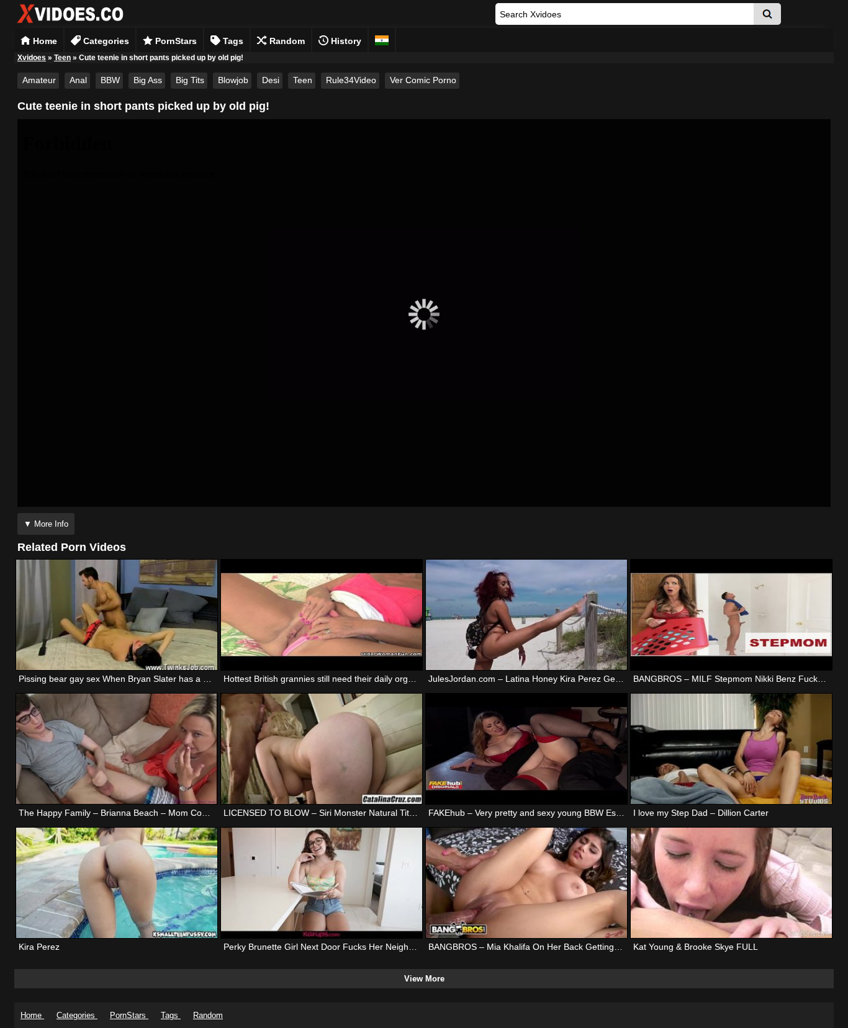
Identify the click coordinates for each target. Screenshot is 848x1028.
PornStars (175, 41)
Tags (231, 41)
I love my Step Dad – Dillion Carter (701, 813)
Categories (105, 41)
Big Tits (190, 80)
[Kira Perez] (117, 883)
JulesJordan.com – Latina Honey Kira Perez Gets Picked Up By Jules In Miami (582, 679)
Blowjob (233, 80)
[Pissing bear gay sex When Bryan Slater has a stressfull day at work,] (117, 615)
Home (43, 41)
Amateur (39, 80)
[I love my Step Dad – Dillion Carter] (731, 749)
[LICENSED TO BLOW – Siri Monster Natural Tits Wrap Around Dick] (321, 749)
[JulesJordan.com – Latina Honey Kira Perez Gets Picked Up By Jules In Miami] (526, 615)
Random (286, 41)
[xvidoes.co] (70, 23)
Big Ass (147, 80)
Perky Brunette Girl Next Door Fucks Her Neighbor (322, 947)
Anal (78, 80)
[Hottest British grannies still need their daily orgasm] (321, 615)
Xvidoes (31, 57)
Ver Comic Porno (423, 80)
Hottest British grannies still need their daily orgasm (324, 679)
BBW (110, 80)
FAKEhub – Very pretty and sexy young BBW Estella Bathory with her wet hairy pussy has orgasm (619, 813)
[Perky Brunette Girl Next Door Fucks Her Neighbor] (321, 883)
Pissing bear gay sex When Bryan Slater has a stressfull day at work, (153, 679)
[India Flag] (382, 40)
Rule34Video (351, 80)
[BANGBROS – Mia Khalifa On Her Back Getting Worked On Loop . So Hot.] (526, 883)
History (344, 41)
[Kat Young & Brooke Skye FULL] (731, 883)
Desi (270, 80)
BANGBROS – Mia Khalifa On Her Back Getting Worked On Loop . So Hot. (574, 947)
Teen (62, 57)
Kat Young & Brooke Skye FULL (695, 947)
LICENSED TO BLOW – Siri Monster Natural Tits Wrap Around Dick (355, 813)
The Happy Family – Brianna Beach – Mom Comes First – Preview (149, 813)
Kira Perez (39, 947)
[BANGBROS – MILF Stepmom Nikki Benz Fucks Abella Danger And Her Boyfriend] (731, 615)
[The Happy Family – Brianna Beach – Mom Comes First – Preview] (117, 749)
